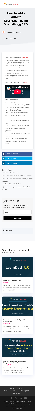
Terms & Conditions (10, 391)
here (25, 82)
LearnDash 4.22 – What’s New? (11, 184)
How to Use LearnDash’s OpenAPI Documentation (17, 176)
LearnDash (24, 57)
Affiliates (20, 388)
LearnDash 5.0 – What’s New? (11, 173)
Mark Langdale (16, 32)
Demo (12, 388)
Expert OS (16, 393)
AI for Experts (24, 391)
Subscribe (17, 218)
